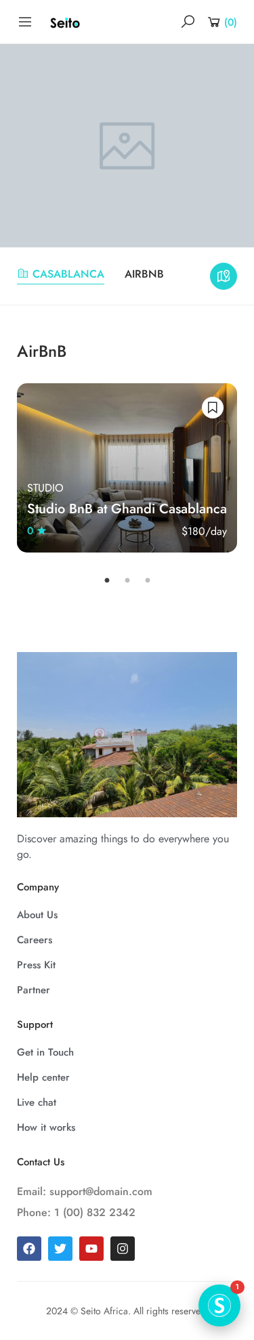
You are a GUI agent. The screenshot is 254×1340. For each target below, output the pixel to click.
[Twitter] (60, 1248)
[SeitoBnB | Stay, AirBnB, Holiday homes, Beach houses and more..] (65, 22)
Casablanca (68, 274)
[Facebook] (29, 1248)
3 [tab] (147, 581)
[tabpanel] (127, 468)
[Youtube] (91, 1248)
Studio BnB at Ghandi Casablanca (127, 509)
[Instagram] (122, 1248)
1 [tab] (107, 581)
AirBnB (144, 274)
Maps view (223, 276)
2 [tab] (127, 581)
